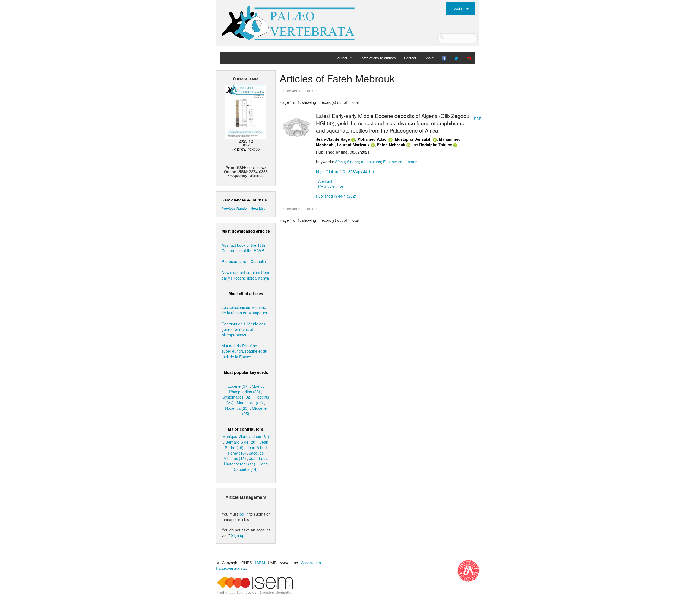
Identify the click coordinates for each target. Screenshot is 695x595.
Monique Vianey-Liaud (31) (245, 436)
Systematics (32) (236, 397)
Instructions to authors (378, 57)
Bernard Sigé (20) (241, 442)
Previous (228, 209)
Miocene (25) (254, 410)
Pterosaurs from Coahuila (244, 261)
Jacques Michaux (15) (243, 455)
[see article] (297, 126)
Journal (341, 57)
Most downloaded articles (246, 231)
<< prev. (239, 149)
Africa (340, 161)
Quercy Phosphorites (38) (246, 388)
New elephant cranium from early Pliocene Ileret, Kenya (245, 274)
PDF (478, 118)
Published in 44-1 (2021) (337, 196)
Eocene (389, 161)
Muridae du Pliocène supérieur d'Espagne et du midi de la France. (244, 351)
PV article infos (331, 186)
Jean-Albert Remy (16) (247, 450)
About (429, 57)
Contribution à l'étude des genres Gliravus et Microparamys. (244, 329)
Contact (410, 57)
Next (254, 209)
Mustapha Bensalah (413, 139)
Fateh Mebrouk (391, 144)
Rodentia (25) (237, 408)
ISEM (260, 562)
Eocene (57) (238, 386)
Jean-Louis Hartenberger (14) (246, 460)
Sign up (237, 535)
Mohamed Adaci (372, 139)
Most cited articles (246, 293)
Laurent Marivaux (353, 144)
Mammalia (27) (250, 402)
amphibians (371, 161)
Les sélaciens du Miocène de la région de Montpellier (244, 309)
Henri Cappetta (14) (251, 466)
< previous (291, 90)
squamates (407, 161)
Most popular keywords (246, 372)
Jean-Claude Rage (333, 139)
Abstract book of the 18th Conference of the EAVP (243, 247)
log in (243, 514)
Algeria (353, 161)
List (262, 209)
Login (457, 8)
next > (312, 90)
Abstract (325, 181)
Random (242, 209)
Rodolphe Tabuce (435, 144)
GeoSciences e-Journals (244, 200)
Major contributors (245, 429)
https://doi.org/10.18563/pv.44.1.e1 (346, 171)
